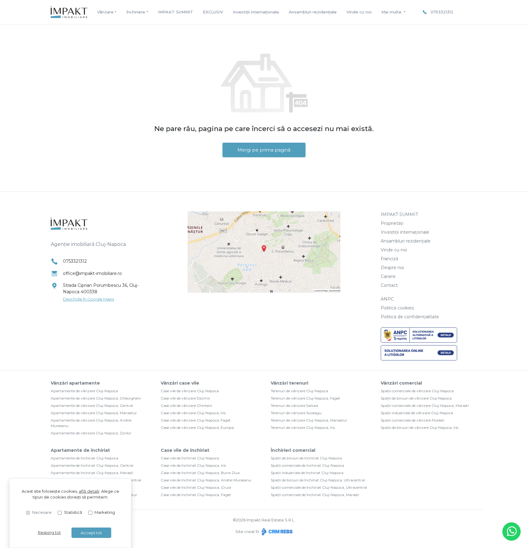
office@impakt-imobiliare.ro (92, 273)
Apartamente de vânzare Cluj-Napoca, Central (92, 405)
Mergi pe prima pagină (264, 150)
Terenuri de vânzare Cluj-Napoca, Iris (303, 427)
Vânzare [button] (105, 11)
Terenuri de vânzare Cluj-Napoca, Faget (305, 398)
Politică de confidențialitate (410, 317)
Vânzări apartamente (75, 383)
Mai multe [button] (392, 11)
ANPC (387, 299)
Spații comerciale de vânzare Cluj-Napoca (417, 391)
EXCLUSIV (213, 11)
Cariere (388, 276)
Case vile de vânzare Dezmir (185, 398)
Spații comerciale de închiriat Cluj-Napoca (307, 465)
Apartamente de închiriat (80, 450)
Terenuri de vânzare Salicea (294, 405)
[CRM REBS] (276, 531)
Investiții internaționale (256, 11)
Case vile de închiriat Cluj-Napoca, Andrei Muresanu (206, 480)
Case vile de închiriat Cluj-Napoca (190, 458)
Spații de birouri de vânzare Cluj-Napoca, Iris (419, 427)
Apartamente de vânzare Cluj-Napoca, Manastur (94, 413)
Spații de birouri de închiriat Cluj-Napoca (306, 458)
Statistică (73, 512)
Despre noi (392, 267)
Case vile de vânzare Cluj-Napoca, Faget (196, 420)
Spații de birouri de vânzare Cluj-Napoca (416, 398)
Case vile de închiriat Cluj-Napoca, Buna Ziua (200, 472)
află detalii (89, 491)
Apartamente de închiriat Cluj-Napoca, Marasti (92, 472)
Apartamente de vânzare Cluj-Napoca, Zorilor (91, 433)
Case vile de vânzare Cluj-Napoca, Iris (193, 413)
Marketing (104, 512)
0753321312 (442, 11)
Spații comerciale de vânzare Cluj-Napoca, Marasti (425, 405)
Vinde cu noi (359, 11)
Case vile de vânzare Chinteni (186, 405)
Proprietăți (392, 223)
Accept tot (91, 532)
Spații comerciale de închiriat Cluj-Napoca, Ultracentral (319, 487)
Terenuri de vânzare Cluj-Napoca (299, 391)
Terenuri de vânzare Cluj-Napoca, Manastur (309, 420)
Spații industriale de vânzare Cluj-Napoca (417, 413)
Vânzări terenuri (289, 383)
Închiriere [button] (135, 11)
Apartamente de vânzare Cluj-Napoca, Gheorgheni (96, 398)
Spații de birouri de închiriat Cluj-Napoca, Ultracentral (318, 480)
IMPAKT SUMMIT (175, 11)
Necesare (42, 512)
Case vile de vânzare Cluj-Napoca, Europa (197, 427)
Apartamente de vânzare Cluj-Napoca (84, 391)
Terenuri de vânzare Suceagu (296, 413)
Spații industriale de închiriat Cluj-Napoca (307, 472)
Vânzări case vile (180, 383)
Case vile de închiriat (185, 450)
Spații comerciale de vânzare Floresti (412, 420)
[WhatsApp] (511, 531)
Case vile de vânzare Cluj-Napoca (190, 391)
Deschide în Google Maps (88, 299)
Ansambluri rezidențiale (313, 11)
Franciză (389, 258)
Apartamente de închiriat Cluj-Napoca (84, 458)
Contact (389, 285)
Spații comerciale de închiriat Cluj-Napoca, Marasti (315, 494)
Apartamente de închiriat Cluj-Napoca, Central (92, 465)
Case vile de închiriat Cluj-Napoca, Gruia (196, 487)
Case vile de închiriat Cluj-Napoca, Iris (193, 465)
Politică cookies (397, 308)
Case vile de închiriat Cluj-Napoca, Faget (196, 494)
